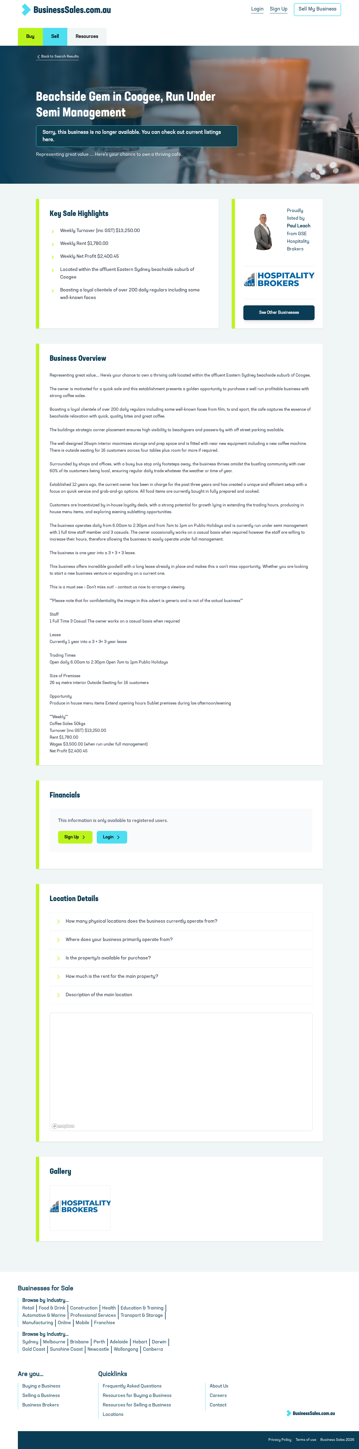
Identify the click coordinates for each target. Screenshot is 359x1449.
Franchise (104, 1323)
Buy (30, 36)
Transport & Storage (142, 1315)
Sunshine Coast (66, 1349)
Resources (87, 36)
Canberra (153, 1349)
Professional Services (93, 1315)
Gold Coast (33, 1349)
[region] (181, 1072)
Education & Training (142, 1308)
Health (109, 1308)
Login (257, 9)
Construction (84, 1308)
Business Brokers (40, 1405)
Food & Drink (52, 1308)
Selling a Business (41, 1396)
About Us (219, 1386)
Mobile (82, 1323)
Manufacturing (37, 1323)
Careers (218, 1396)
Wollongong (126, 1349)
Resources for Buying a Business (137, 1396)
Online (64, 1323)
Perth (99, 1342)
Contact (218, 1405)
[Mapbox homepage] (63, 1126)
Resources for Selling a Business (137, 1405)
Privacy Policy (279, 1440)
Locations (113, 1414)
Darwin (159, 1342)
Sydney (30, 1342)
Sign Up (279, 9)
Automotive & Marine (44, 1315)
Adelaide (119, 1342)
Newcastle (98, 1349)
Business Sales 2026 (337, 1440)
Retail (28, 1308)
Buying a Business (41, 1386)
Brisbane (79, 1342)
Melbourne (54, 1342)
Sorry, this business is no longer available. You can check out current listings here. (132, 136)
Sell (55, 36)
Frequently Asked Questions (132, 1386)
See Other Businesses (279, 313)
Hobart (140, 1342)
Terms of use (306, 1440)
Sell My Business (317, 9)
